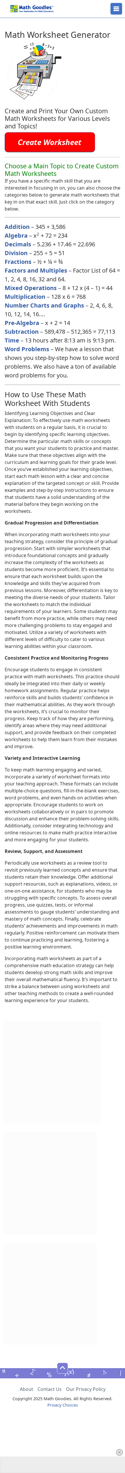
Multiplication (25, 297)
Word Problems (27, 349)
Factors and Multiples (36, 270)
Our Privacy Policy (86, 1389)
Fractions (18, 262)
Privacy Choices (62, 1405)
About (26, 1389)
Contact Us (50, 1389)
